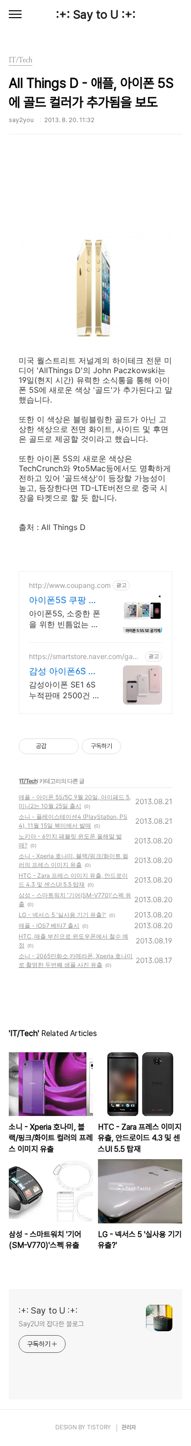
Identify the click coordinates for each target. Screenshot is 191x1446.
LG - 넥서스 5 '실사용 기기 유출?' (62, 914)
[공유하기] (55, 746)
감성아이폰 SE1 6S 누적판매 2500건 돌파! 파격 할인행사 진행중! (65, 690)
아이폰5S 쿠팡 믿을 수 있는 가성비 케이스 (63, 600)
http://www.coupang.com (70, 585)
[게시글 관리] (68, 746)
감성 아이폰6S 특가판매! (63, 671)
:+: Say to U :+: (96, 14)
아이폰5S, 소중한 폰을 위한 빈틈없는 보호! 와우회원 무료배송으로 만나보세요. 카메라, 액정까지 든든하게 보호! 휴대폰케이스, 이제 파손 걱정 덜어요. (65, 619)
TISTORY (99, 1427)
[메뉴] (15, 15)
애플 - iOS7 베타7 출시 (49, 925)
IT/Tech (28, 781)
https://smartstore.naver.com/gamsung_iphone (85, 656)
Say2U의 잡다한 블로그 (51, 1324)
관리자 (128, 1427)
